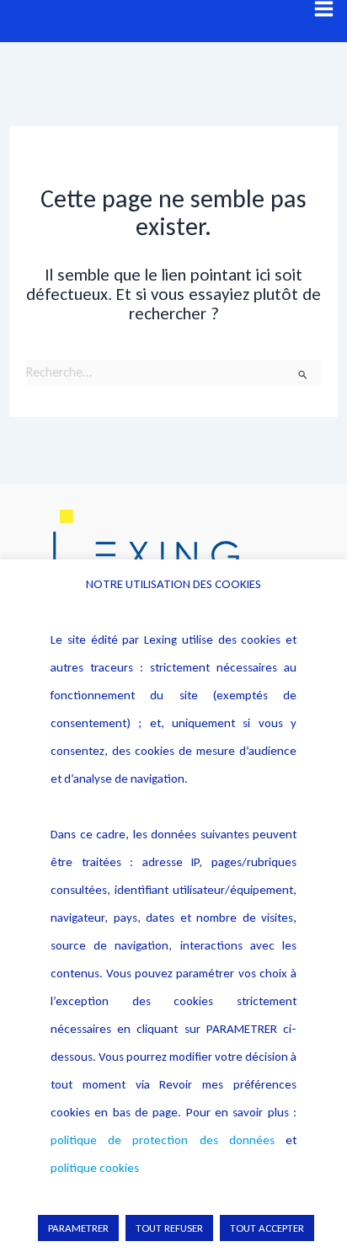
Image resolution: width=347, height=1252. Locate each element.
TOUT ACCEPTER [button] (267, 1228)
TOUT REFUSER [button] (169, 1228)
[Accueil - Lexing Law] (173, 554)
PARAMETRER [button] (78, 1228)
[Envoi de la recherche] (303, 374)
